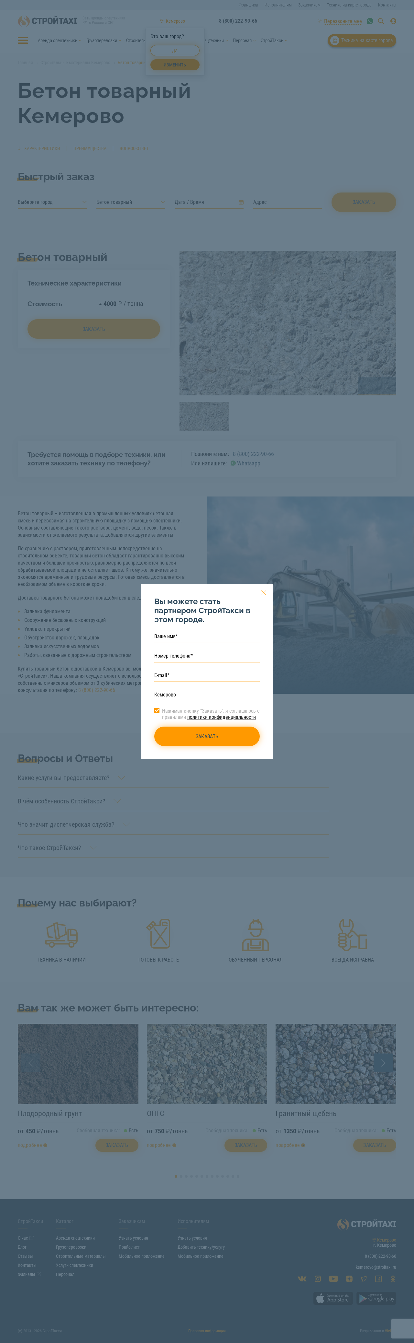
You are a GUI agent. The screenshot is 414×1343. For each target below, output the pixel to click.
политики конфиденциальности (221, 717)
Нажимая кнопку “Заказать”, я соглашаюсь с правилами (210, 714)
